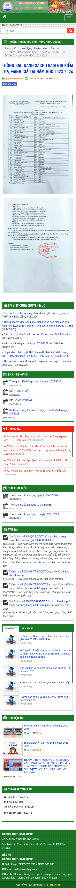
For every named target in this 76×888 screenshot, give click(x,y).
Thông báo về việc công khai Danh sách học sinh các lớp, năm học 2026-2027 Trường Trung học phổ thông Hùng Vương (37, 450)
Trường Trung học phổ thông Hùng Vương (34, 42)
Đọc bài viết (9, 83)
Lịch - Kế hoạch (17, 374)
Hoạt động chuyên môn (33, 48)
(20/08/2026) (26, 686)
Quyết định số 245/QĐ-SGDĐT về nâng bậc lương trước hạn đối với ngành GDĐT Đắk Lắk (37, 538)
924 (56, 78)
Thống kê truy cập (20, 789)
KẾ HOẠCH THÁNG (20, 400)
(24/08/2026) (38, 440)
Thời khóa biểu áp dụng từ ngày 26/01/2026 (34, 514)
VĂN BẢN (13, 529)
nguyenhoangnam (13, 78)
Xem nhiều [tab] (27, 628)
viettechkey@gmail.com (27, 869)
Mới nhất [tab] (11, 628)
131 (39, 733)
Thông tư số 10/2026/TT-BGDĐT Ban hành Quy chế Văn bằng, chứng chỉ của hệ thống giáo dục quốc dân (41, 586)
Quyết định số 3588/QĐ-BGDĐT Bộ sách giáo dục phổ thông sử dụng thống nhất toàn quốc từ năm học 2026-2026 (37, 605)
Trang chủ (10, 48)
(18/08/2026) (10, 474)
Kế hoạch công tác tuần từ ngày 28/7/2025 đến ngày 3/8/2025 (39, 412)
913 (39, 750)
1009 (19, 776)
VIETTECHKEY (53, 884)
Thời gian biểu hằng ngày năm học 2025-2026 (35, 381)
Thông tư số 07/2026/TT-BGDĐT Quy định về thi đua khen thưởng (39, 573)
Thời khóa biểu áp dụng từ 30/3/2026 (30, 504)
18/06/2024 (33, 78)
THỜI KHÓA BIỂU (17, 488)
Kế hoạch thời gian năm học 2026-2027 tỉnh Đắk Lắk (33, 343)
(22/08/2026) (18, 454)
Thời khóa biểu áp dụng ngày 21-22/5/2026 (33, 495)
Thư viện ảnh (16, 718)
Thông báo (54, 48)
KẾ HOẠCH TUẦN (19, 391)
